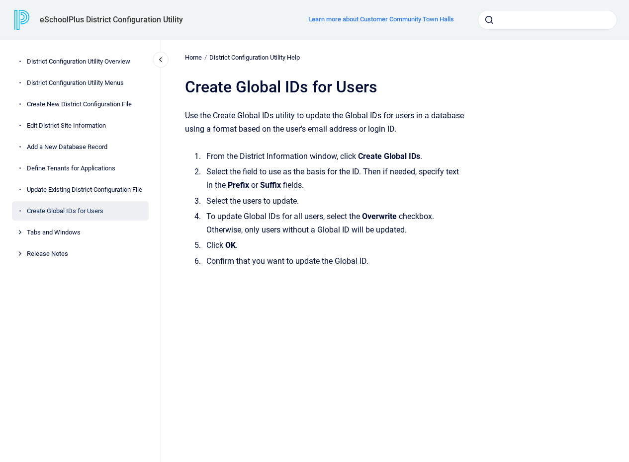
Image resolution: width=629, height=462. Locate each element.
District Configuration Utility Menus (75, 82)
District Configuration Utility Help (254, 57)
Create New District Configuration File (79, 104)
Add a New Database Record (67, 147)
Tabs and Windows (54, 232)
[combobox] (547, 19)
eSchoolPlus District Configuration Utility (111, 19)
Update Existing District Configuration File (84, 189)
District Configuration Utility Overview (78, 61)
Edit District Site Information (66, 125)
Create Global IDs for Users (65, 211)
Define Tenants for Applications (71, 168)
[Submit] (489, 20)
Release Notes (47, 253)
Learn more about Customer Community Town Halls (381, 19)
